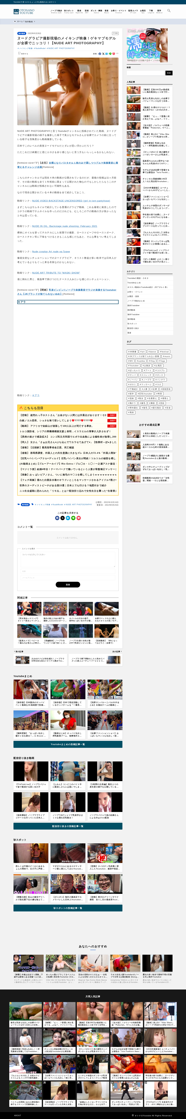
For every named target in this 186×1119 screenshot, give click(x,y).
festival (165, 352)
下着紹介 (134, 389)
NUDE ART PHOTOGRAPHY (61, 48)
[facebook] (100, 54)
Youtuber (134, 365)
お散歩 (147, 365)
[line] (110, 54)
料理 (160, 394)
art (143, 352)
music (167, 356)
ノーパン (134, 380)
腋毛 (143, 403)
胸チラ (133, 403)
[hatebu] (107, 54)
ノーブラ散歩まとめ (136, 301)
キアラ (36, 395)
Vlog (152, 361)
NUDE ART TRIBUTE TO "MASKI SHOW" (56, 273)
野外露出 (134, 408)
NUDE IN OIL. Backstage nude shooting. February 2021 (64, 226)
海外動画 (22, 33)
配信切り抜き (133, 328)
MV (131, 361)
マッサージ (146, 384)
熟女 (141, 398)
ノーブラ (147, 380)
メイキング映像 (26, 48)
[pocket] (113, 54)
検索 (129, 67)
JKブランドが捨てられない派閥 (144, 356)
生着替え (153, 398)
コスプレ (161, 370)
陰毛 (145, 408)
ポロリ (133, 384)
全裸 (155, 389)
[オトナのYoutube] (24, 11)
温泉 (132, 398)
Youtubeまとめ (134, 283)
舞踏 (153, 403)
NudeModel (40, 48)
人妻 (145, 389)
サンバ (133, 375)
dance (153, 352)
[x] (103, 54)
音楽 (129, 333)
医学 (132, 394)
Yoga (162, 361)
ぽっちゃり (135, 370)
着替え (165, 398)
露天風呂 (157, 408)
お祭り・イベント (135, 292)
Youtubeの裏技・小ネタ (138, 278)
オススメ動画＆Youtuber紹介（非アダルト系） (148, 287)
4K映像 (133, 352)
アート (148, 370)
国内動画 (131, 310)
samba (141, 361)
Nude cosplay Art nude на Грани (51, 251)
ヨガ (159, 384)
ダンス (160, 375)
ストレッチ (146, 375)
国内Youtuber (133, 305)
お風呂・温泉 (133, 296)
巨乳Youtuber (145, 394)
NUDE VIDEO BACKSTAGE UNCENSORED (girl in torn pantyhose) (71, 201)
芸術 (162, 403)
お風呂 (159, 365)
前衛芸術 (166, 389)
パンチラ (161, 380)
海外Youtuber (133, 314)
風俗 (132, 412)
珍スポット (132, 324)
